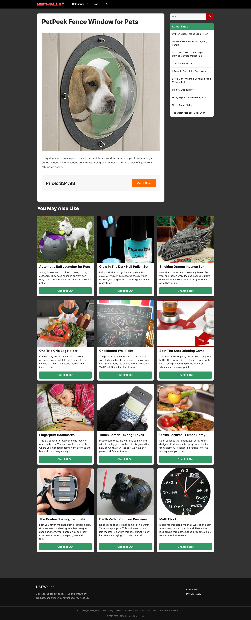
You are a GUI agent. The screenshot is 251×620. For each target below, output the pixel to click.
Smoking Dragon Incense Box (181, 267)
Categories (78, 4)
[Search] (210, 16)
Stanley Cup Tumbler (183, 89)
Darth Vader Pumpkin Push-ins (123, 519)
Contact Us (192, 589)
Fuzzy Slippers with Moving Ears (189, 97)
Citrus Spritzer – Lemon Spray (182, 435)
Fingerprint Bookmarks (57, 435)
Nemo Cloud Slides (182, 105)
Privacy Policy (193, 594)
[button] (87, 4)
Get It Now (144, 183)
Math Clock (168, 519)
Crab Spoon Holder (182, 63)
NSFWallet (45, 587)
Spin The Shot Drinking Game (181, 351)
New (95, 4)
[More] (211, 4)
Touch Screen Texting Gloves (121, 435)
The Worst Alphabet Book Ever (188, 112)
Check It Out (65, 290)
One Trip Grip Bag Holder (58, 351)
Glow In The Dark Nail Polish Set (123, 267)
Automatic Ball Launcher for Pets (64, 267)
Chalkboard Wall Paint (116, 351)
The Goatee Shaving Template (62, 519)
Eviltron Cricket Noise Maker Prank (190, 34)
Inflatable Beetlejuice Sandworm (189, 71)
